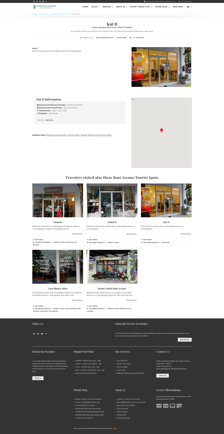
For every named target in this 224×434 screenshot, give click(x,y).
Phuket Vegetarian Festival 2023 (87, 402)
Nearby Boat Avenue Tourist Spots (96, 135)
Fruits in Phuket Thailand (85, 405)
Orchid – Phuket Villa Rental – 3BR (88, 364)
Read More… (77, 234)
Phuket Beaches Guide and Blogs (88, 409)
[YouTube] (42, 1)
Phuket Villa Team (124, 364)
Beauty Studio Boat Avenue (112, 288)
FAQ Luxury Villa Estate (126, 405)
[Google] (36, 1)
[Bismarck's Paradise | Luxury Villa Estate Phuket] (44, 7)
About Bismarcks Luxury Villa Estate (131, 402)
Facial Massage (70, 308)
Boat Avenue (122, 37)
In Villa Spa (121, 370)
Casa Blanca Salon (57, 288)
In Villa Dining (122, 367)
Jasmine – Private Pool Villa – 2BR (88, 361)
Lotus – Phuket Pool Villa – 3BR (87, 367)
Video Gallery (122, 412)
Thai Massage (53, 311)
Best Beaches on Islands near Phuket (89, 415)
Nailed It (112, 222)
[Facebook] (33, 1)
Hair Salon (140, 37)
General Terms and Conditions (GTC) (130, 373)
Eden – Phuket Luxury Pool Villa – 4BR (90, 370)
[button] (98, 7)
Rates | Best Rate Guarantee (85, 373)
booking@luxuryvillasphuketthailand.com (174, 369)
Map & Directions (123, 418)
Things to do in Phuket (84, 418)
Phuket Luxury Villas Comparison (88, 399)
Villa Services (122, 361)
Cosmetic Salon (58, 242)
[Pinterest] (39, 1)
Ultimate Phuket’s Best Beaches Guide (89, 412)
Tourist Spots (64, 14)
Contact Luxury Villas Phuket (128, 399)
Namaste (57, 222)
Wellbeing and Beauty (106, 37)
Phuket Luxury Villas (43, 14)
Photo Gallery (122, 409)
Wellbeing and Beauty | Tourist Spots (63, 135)
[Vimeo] (45, 1)
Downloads (121, 415)
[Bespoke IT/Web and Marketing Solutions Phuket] (114, 428)
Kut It (166, 222)
